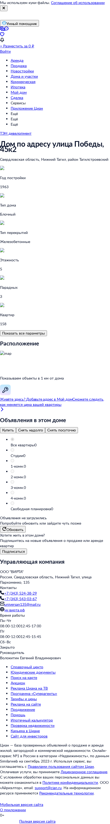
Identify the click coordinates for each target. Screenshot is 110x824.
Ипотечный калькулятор (32, 720)
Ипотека (18, 86)
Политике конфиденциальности (70, 782)
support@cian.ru (48, 787)
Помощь (18, 714)
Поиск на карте (24, 677)
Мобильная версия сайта (21, 804)
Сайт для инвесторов (29, 736)
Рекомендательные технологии (66, 793)
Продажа (19, 65)
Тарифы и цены (24, 698)
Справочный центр (27, 666)
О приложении (13, 809)
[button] (60, 445)
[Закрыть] (3, 8)
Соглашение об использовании (78, 2)
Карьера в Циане (25, 730)
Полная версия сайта (37, 821)
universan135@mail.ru (22, 604)
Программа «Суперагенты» (34, 693)
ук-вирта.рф (14, 609)
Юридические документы (33, 672)
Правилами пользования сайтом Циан (61, 766)
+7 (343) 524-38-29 (20, 593)
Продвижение (23, 709)
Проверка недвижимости (32, 725)
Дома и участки (24, 76)
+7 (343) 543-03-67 (20, 598)
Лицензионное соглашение (84, 771)
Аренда (17, 60)
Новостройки (22, 70)
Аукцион (18, 682)
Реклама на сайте (26, 704)
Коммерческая (23, 81)
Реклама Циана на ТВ (29, 688)
